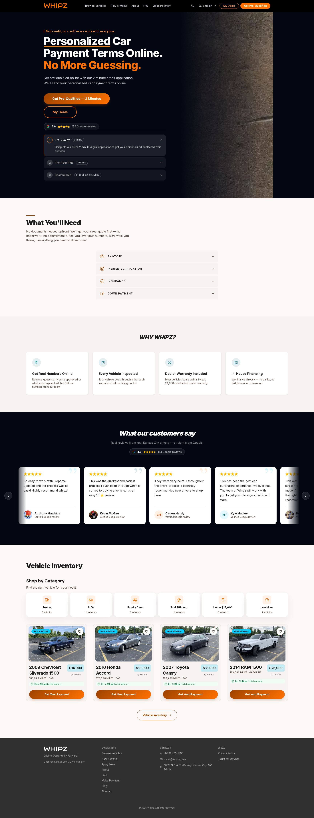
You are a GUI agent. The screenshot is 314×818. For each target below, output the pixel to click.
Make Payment (161, 5)
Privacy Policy (226, 753)
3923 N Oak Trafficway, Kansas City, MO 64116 (188, 767)
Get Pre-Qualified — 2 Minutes (76, 99)
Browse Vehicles (95, 5)
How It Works (119, 5)
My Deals (229, 5)
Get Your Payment (57, 694)
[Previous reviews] (8, 496)
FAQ (145, 5)
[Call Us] (192, 6)
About (135, 5)
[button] (105, 145)
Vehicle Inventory (155, 715)
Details (77, 674)
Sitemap (106, 791)
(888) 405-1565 (173, 753)
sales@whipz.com (175, 759)
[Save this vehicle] (79, 631)
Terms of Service (228, 758)
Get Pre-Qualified (255, 5)
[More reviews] (306, 496)
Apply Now (108, 764)
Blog (104, 785)
